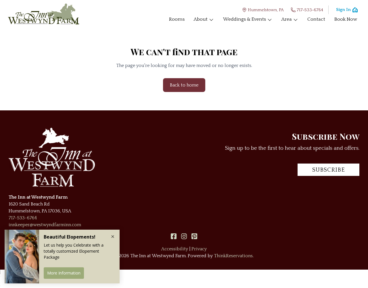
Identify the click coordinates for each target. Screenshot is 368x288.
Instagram (184, 236)
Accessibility (174, 248)
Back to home (184, 85)
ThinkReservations (233, 255)
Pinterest (194, 236)
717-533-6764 (310, 9)
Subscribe (328, 170)
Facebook (174, 236)
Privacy (199, 248)
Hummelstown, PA (266, 9)
